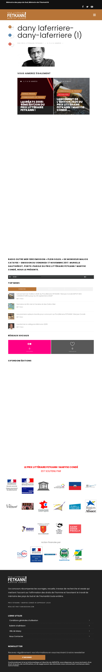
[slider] (90, 277)
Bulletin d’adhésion (17, 625)
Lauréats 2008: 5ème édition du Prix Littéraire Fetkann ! (33, 106)
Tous (79, 289)
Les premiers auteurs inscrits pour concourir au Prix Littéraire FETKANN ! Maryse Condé (51, 314)
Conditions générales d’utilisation (23, 620)
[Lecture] (10, 277)
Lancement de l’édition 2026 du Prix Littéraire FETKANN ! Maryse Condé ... (70, 104)
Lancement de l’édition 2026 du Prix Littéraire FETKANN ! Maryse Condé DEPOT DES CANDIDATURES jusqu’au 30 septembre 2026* (72, 96)
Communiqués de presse (33, 97)
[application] (51, 276)
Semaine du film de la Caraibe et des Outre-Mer (36, 304)
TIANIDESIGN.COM (26, 607)
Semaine (22, 289)
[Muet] (85, 277)
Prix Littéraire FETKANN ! (32, 43)
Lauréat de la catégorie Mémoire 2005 (32, 324)
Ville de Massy (15, 631)
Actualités (63, 95)
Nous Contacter (16, 636)
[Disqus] (54, 151)
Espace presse (28, 94)
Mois (50, 289)
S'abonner (27, 657)
